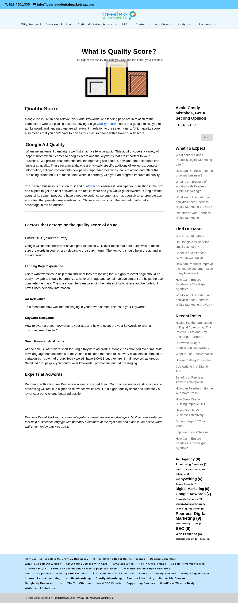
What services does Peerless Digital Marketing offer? (194, 159)
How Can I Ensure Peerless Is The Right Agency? (191, 284)
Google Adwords (193, 494)
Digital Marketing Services (96, 24)
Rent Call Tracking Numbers (157, 573)
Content (141, 24)
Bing (179, 469)
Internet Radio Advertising (43, 578)
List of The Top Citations (75, 583)
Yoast (205, 538)
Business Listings (195, 469)
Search (207, 137)
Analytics (184, 24)
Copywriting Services (140, 583)
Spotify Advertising (109, 578)
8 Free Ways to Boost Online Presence (119, 558)
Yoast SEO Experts (109, 583)
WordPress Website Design (178, 583)
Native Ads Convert (172, 578)
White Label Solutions (40, 588)
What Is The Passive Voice (194, 354)
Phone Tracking (184, 524)
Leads (181, 508)
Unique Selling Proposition (194, 360)
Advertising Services (191, 464)
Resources (206, 24)
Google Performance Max (188, 563)
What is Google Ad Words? (43, 563)
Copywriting (189, 479)
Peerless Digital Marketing (191, 516)
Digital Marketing (192, 489)
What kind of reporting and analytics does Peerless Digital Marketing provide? (194, 202)
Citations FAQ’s (35, 568)
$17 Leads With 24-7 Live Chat (113, 573)
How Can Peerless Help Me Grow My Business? (57, 558)
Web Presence (189, 534)
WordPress (162, 24)
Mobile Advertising (78, 578)
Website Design (187, 538)
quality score (91, 186)
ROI (198, 524)
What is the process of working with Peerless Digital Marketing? (191, 186)
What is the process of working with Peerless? (56, 573)
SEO (125, 24)
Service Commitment (102, 598)
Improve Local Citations (192, 432)
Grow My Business (189, 499)
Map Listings (196, 509)
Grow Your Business (59, 24)
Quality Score (106, 124)
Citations (183, 474)
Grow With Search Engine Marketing (146, 568)
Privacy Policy (83, 598)
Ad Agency (188, 459)
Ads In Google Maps (190, 236)
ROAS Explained (123, 563)
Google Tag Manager (195, 573)
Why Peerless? (31, 24)
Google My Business (39, 583)
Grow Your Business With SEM (86, 563)
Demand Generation (186, 484)
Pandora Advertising (140, 578)
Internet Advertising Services (190, 504)
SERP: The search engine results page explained (84, 568)
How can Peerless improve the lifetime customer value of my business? (194, 268)
